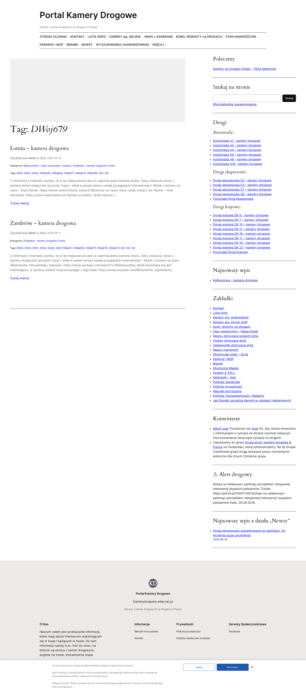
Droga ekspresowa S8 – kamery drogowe (242, 194)
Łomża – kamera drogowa (39, 148)
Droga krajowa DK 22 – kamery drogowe (241, 247)
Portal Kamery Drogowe (88, 15)
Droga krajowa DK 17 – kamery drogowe (241, 238)
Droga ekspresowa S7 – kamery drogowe (242, 189)
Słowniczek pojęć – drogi (230, 354)
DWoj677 (69, 173)
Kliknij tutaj (220, 428)
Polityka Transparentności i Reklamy (238, 396)
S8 (133, 247)
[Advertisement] (97, 92)
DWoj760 (92, 173)
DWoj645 (45, 173)
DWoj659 (79, 247)
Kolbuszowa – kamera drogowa (235, 280)
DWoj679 (80, 173)
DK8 (58, 247)
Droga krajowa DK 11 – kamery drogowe (241, 229)
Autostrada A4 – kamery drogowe (237, 150)
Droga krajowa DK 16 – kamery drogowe (241, 233)
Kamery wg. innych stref (230, 322)
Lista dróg (220, 313)
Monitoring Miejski (226, 368)
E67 (101, 173)
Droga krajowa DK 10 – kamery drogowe (241, 224)
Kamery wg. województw (231, 317)
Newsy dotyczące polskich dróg (235, 336)
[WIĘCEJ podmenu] (165, 44)
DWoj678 (102, 247)
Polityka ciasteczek (226, 382)
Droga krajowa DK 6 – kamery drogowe (241, 215)
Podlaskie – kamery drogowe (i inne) (94, 165)
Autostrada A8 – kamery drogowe (237, 159)
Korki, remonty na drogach (231, 327)
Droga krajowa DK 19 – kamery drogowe (241, 243)
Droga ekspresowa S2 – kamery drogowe (242, 180)
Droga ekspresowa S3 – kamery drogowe (242, 185)
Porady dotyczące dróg (229, 340)
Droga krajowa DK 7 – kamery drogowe (240, 220)
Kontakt (218, 308)
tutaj (255, 428)
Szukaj (289, 98)
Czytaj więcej (19, 203)
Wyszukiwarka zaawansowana (235, 104)
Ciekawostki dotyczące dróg (233, 345)
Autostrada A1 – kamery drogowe (236, 141)
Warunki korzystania (227, 391)
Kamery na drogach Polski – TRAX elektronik (244, 69)
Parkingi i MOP (223, 359)
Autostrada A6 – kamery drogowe (237, 154)
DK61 (20, 173)
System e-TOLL (224, 373)
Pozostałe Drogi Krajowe (230, 252)
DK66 (51, 247)
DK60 (28, 247)
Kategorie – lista (224, 377)
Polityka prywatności (227, 386)
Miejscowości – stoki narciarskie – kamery (47, 165)
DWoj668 (57, 173)
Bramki (218, 363)
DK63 (27, 173)
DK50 (20, 247)
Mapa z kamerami (225, 350)
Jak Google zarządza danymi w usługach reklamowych (252, 400)
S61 (107, 173)
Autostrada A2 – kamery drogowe (237, 145)
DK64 (35, 173)
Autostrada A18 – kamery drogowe (237, 164)
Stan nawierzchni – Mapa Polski (235, 331)
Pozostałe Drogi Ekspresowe (233, 199)
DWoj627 (67, 247)
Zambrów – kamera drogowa (43, 223)
